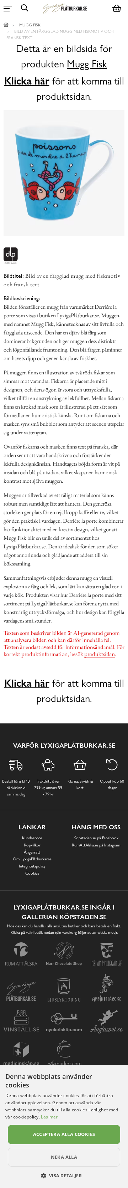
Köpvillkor (32, 845)
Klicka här (26, 81)
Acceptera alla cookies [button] (64, 1134)
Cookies (32, 873)
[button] (64, 1175)
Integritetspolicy (32, 866)
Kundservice (32, 837)
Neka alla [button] (64, 1157)
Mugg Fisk (87, 64)
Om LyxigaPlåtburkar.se (32, 858)
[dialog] (64, 1126)
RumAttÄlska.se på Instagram (96, 845)
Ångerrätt (32, 852)
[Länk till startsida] (6, 24)
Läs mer (49, 1117)
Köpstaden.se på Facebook (96, 837)
